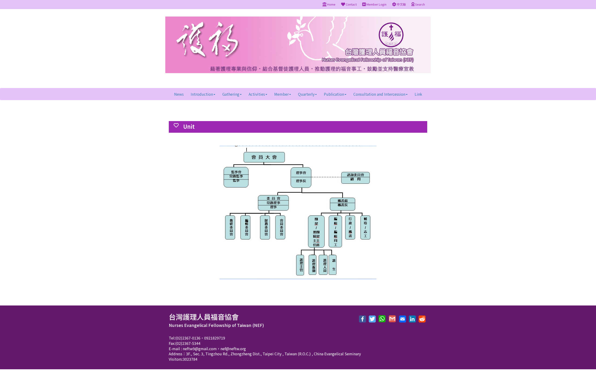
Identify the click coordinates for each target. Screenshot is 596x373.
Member (281, 94)
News (179, 94)
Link (418, 94)
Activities (257, 94)
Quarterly (306, 94)
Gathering (230, 94)
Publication (334, 94)
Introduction (202, 94)
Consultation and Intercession (379, 94)
